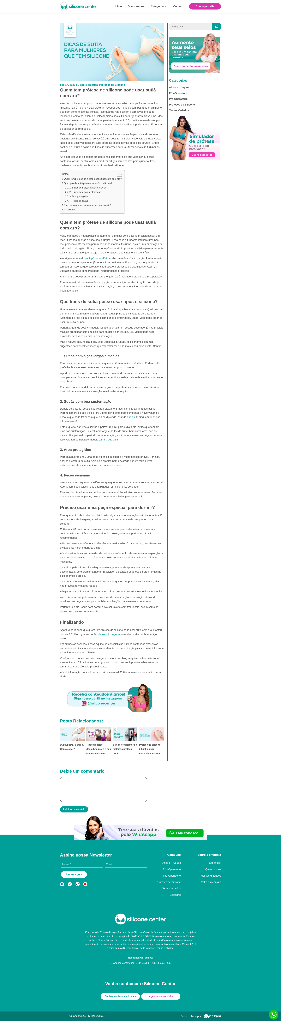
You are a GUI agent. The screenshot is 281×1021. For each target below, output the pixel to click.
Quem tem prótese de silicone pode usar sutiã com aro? (93, 179)
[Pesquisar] (216, 26)
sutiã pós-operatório (96, 258)
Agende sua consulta (161, 996)
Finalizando (70, 209)
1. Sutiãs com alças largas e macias (88, 187)
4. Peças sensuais (78, 201)
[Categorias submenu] (166, 6)
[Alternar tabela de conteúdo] (118, 174)
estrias (131, 417)
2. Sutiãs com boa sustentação (85, 192)
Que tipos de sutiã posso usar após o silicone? (88, 183)
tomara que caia (108, 439)
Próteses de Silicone (112, 84)
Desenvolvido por (191, 1016)
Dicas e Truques (88, 84)
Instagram (114, 634)
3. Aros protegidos (78, 196)
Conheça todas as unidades (120, 996)
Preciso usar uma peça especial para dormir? (87, 205)
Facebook (99, 634)
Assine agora (74, 874)
